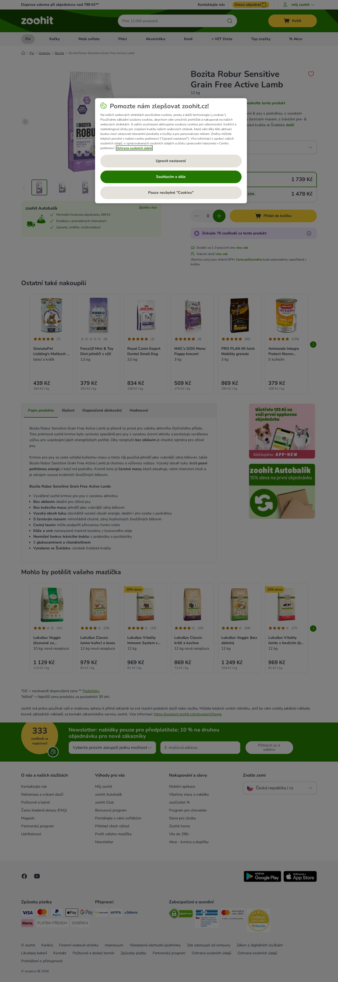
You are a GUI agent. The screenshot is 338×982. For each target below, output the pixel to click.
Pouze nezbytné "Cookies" (171, 192)
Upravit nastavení (171, 160)
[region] (171, 150)
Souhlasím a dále (171, 176)
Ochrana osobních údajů (134, 148)
